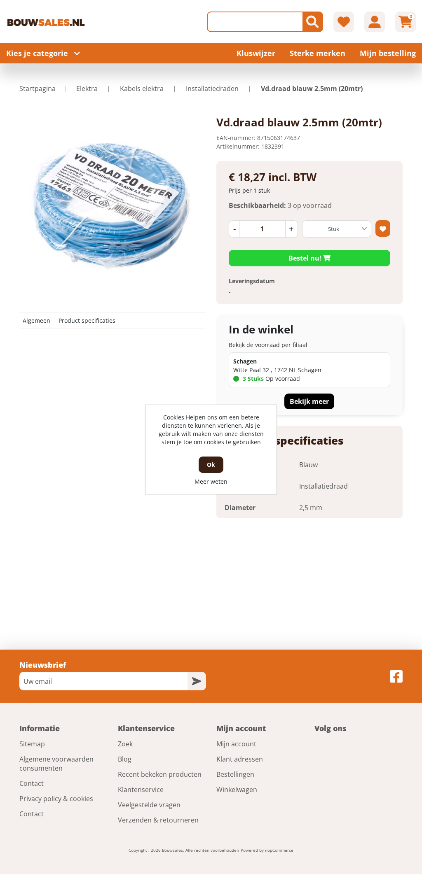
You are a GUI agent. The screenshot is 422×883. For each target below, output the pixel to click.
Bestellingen (235, 774)
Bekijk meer (309, 401)
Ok (211, 464)
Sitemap (32, 743)
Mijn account (236, 743)
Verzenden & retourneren (158, 820)
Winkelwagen (236, 789)
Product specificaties (87, 320)
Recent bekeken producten (160, 774)
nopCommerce (279, 850)
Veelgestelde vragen (149, 804)
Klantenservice (141, 789)
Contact (31, 783)
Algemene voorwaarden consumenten (56, 764)
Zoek (125, 743)
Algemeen (36, 320)
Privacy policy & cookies (56, 798)
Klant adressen (239, 759)
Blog (124, 759)
